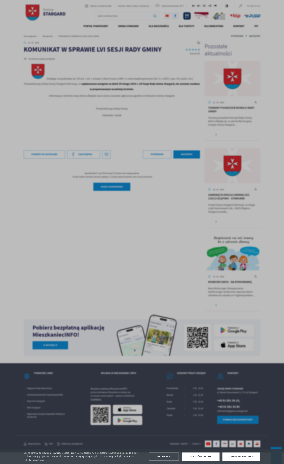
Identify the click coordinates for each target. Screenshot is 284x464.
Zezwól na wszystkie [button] (241, 456)
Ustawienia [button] (164, 456)
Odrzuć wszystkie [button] (200, 456)
